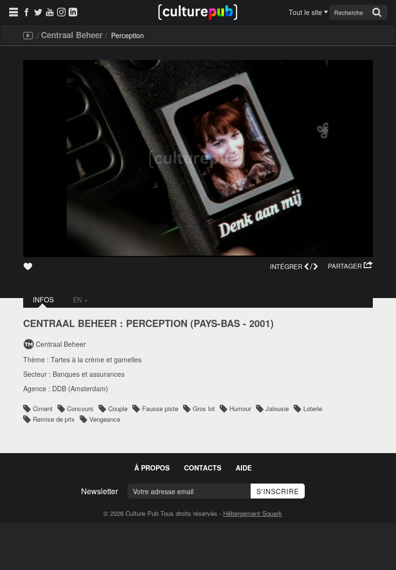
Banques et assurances (89, 374)
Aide (244, 467)
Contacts (202, 467)
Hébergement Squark (252, 513)
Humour (240, 408)
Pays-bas (217, 323)
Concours (80, 408)
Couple (117, 408)
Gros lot (204, 408)
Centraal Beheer (72, 35)
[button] (350, 266)
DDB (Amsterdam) (80, 388)
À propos (152, 467)
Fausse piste (160, 408)
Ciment (43, 408)
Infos (43, 299)
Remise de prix (54, 419)
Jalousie (277, 408)
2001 (259, 323)
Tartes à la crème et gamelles (96, 359)
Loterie (312, 408)
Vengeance (104, 419)
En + (80, 299)
